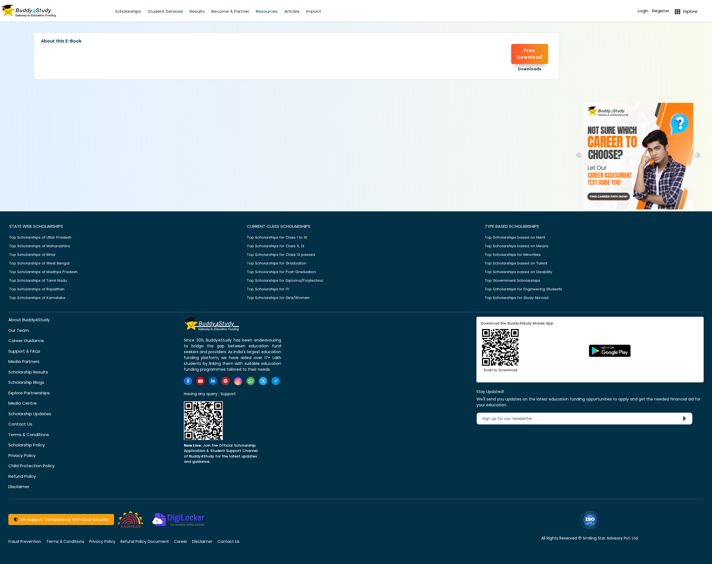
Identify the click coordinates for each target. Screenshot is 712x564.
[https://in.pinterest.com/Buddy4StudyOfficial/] (226, 381)
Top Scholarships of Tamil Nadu (38, 280)
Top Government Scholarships (512, 280)
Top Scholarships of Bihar (32, 254)
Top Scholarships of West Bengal (39, 263)
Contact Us (20, 424)
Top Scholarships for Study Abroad (516, 297)
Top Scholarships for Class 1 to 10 (277, 237)
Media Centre (22, 403)
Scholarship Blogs (26, 382)
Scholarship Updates (29, 414)
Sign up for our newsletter (510, 418)
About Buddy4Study (29, 320)
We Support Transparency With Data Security (63, 519)
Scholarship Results (28, 372)
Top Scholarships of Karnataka (37, 297)
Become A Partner (230, 11)
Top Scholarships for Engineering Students (523, 289)
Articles (292, 11)
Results (197, 11)
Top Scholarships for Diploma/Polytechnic (285, 280)
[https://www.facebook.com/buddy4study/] (188, 381)
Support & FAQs (24, 351)
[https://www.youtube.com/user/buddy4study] (200, 381)
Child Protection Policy (31, 466)
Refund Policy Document (144, 541)
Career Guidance (26, 340)
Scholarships (128, 11)
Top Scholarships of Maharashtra (39, 246)
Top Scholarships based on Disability (518, 271)
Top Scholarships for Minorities (513, 254)
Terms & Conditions (28, 434)
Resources (267, 11)
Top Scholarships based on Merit (515, 237)
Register (660, 11)
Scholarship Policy (26, 445)
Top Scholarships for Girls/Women (278, 297)
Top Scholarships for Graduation (276, 263)
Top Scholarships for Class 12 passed (281, 254)
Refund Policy (22, 476)
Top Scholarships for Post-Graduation (281, 271)
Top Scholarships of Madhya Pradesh (43, 271)
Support (228, 394)
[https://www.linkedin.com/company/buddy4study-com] (213, 381)
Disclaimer (18, 486)
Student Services (165, 11)
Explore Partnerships (29, 393)
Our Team (18, 330)
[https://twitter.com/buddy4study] (263, 381)
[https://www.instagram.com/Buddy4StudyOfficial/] (238, 381)
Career (180, 541)
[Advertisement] (638, 59)
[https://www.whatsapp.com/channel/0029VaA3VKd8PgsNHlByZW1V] (250, 381)
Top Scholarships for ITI (268, 289)
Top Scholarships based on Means (516, 246)
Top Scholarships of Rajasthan (37, 289)
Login (643, 11)
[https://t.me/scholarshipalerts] (276, 381)
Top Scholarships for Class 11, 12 (275, 246)
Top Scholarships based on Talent (516, 263)
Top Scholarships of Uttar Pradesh (40, 237)
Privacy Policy (22, 455)
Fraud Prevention (24, 541)
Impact (313, 11)
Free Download (529, 53)
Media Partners (23, 361)
